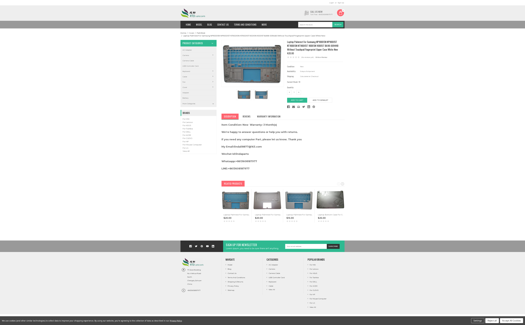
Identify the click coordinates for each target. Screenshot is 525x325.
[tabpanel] (236, 206)
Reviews (246, 116)
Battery (186, 98)
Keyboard (186, 71)
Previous (339, 184)
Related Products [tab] (233, 183)
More (264, 24)
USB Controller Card (191, 66)
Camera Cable (188, 61)
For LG (185, 148)
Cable (185, 77)
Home (188, 24)
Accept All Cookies (511, 320)
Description (230, 116)
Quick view (223, 210)
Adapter (186, 93)
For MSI (186, 119)
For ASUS (187, 125)
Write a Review (321, 57)
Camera (186, 55)
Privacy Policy (233, 286)
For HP (186, 141)
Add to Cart (229, 210)
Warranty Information (269, 116)
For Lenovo (188, 122)
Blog (209, 24)
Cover (191, 33)
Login (331, 3)
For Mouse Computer (192, 145)
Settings (477, 320)
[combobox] (315, 24)
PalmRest (201, 33)
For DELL (187, 132)
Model (199, 24)
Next (342, 184)
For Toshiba (188, 129)
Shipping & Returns (235, 282)
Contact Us (223, 24)
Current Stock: (293, 82)
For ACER (187, 135)
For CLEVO (187, 138)
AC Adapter (187, 50)
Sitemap (231, 290)
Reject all (492, 320)
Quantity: (290, 87)
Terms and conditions (245, 24)
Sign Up (341, 3)
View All (186, 151)
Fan (184, 82)
